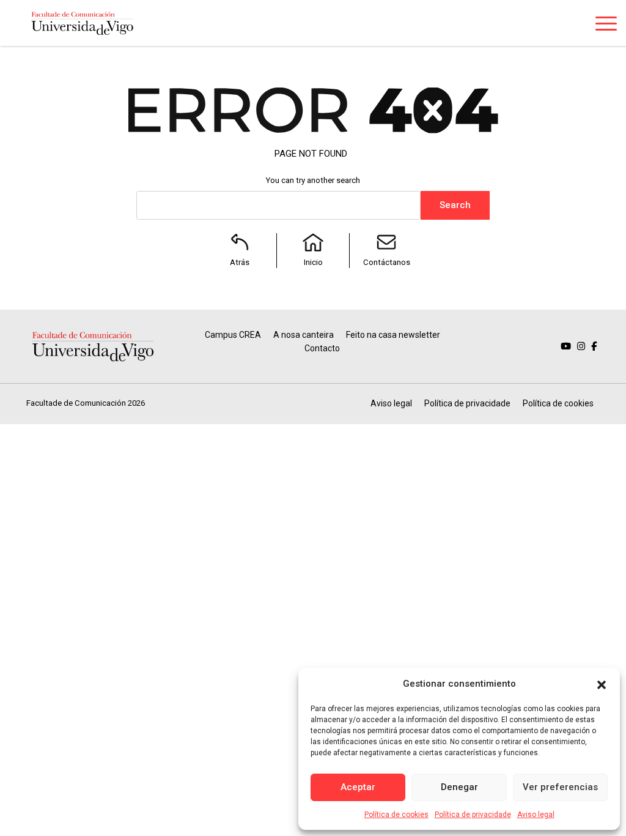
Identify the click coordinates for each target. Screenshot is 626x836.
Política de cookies (396, 814)
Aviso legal (535, 814)
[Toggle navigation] (606, 26)
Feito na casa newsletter (393, 335)
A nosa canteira (303, 335)
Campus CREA (233, 335)
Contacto (322, 348)
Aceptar (358, 787)
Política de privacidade (473, 814)
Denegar (459, 787)
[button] (601, 683)
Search (455, 205)
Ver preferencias (560, 787)
